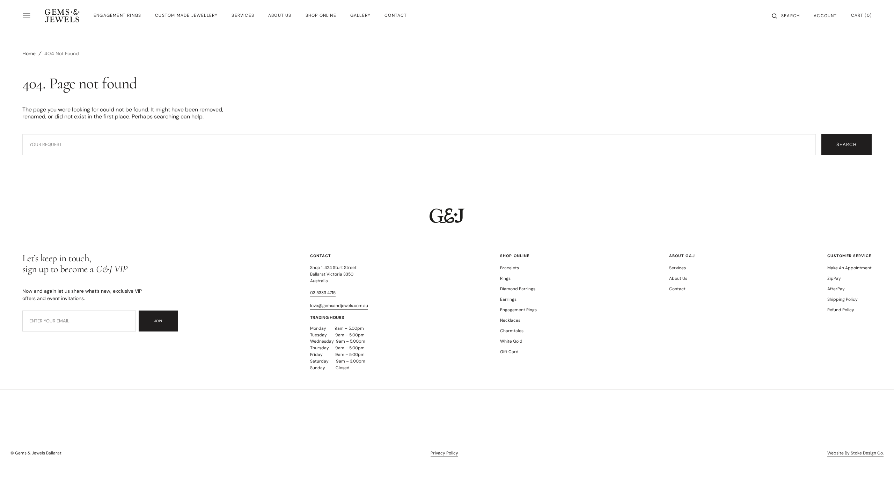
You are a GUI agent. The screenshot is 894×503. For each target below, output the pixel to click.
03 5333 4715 (323, 293)
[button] (786, 15)
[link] (447, 216)
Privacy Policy (444, 453)
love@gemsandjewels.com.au (339, 305)
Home (29, 53)
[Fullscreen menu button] (26, 16)
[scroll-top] (878, 487)
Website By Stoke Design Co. (855, 453)
